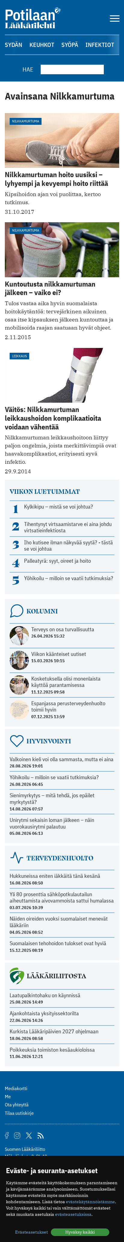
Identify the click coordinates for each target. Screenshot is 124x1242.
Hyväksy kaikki (80, 1232)
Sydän (13, 44)
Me (8, 1096)
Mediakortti (16, 1088)
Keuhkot (41, 44)
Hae (28, 69)
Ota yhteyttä (17, 1105)
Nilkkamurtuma (25, 121)
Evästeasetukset (31, 1232)
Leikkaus (19, 356)
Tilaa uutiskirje (19, 1113)
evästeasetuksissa (73, 1214)
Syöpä (69, 44)
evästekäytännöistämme (90, 1201)
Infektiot (99, 44)
